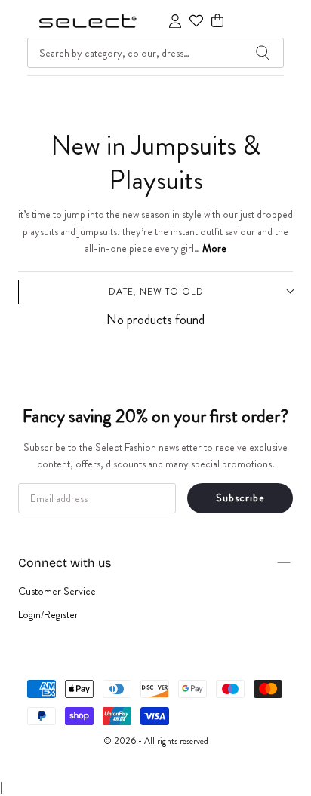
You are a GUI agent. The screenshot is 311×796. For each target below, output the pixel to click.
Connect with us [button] (64, 563)
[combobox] (155, 53)
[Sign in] (175, 21)
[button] (217, 21)
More (214, 248)
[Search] (263, 53)
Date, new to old (156, 291)
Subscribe (240, 497)
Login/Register (48, 614)
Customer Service (57, 591)
